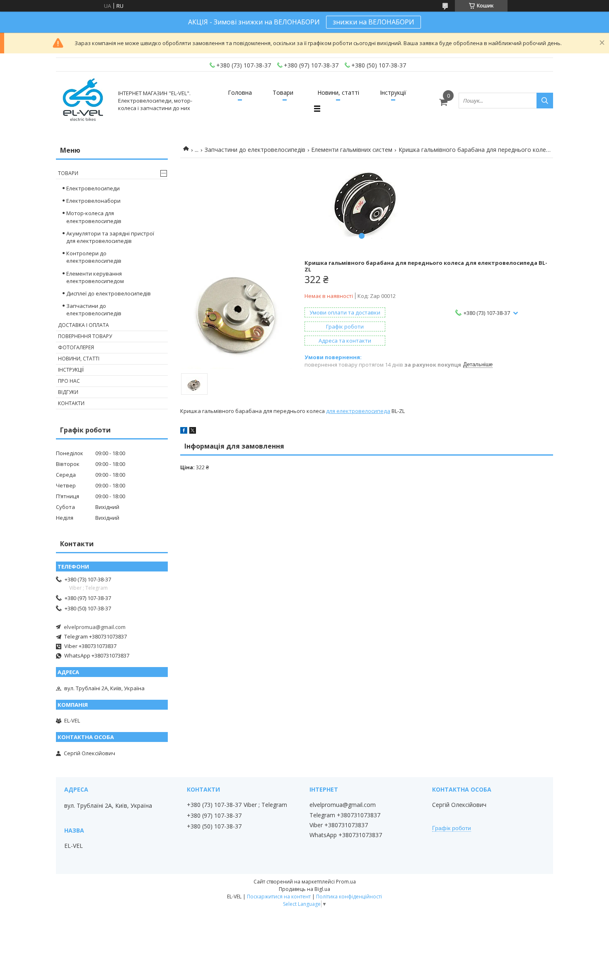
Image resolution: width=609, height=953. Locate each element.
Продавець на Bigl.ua (304, 889)
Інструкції (393, 92)
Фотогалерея (76, 347)
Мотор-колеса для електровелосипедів (93, 216)
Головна (240, 92)
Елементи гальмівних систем (351, 150)
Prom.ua (346, 881)
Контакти (71, 403)
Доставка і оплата (83, 325)
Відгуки (68, 392)
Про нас (69, 380)
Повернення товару (85, 336)
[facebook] (183, 431)
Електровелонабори (93, 200)
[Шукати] (544, 100)
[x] (192, 431)
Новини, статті (338, 92)
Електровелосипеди (93, 188)
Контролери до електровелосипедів (93, 257)
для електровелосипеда (358, 411)
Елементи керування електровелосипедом (95, 277)
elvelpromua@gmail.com (95, 627)
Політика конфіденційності (349, 896)
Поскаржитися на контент (279, 896)
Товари (283, 92)
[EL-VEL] (83, 100)
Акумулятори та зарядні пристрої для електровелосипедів (110, 237)
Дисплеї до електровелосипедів (108, 293)
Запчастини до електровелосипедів (255, 150)
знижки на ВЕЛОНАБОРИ (373, 21)
